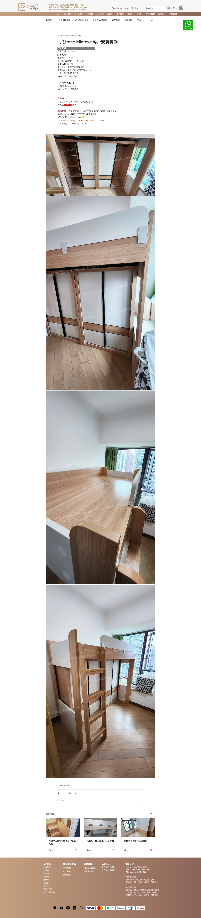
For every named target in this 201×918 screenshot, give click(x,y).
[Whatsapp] (81, 908)
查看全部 (152, 813)
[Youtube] (61, 908)
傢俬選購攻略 (64, 20)
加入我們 (67, 871)
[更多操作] (142, 35)
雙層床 (46, 870)
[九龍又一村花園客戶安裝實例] (100, 827)
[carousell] (75, 908)
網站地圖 (67, 874)
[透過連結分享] (76, 793)
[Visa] (90, 908)
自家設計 (47, 867)
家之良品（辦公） (109, 867)
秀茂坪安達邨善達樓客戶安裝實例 (62, 842)
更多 (139, 20)
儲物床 (46, 876)
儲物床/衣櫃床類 (100, 20)
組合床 (46, 879)
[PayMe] (140, 908)
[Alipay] (120, 908)
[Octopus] (130, 908)
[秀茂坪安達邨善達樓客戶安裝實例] (63, 827)
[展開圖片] (100, 165)
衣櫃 (46, 888)
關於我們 (67, 867)
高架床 (46, 873)
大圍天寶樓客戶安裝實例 (135, 841)
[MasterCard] (100, 908)
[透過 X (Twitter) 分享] (64, 793)
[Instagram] (68, 908)
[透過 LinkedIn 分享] (70, 793)
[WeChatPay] (110, 908)
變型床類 (116, 20)
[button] (180, 7)
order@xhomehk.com (140, 869)
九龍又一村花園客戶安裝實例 (100, 841)
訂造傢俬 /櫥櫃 (81, 20)
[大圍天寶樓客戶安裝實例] (138, 827)
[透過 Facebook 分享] (58, 793)
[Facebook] (55, 908)
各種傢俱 (50, 20)
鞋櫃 (50, 888)
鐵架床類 (128, 20)
